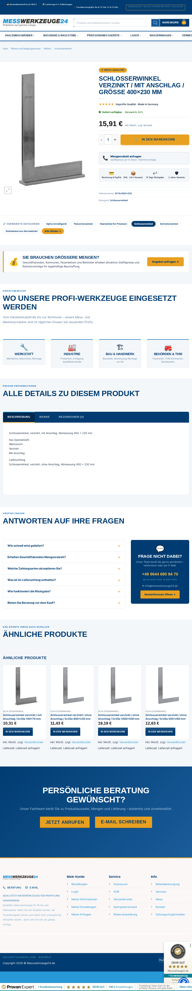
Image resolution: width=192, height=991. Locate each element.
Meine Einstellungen (83, 906)
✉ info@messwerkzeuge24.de (160, 585)
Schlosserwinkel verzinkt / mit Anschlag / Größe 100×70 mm (22, 716)
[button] (155, 7)
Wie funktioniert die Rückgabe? (29, 591)
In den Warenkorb (158, 139)
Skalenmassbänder (18, 35)
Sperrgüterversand (125, 906)
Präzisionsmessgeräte (103, 35)
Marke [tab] (44, 416)
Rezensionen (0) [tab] (71, 416)
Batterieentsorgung (168, 884)
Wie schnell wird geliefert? (26, 545)
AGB (116, 891)
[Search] (155, 23)
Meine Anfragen (81, 914)
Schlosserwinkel (63, 48)
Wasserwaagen (160, 35)
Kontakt (160, 906)
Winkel (47, 48)
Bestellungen (79, 884)
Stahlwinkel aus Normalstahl (22, 231)
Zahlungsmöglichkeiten (170, 914)
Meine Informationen (84, 899)
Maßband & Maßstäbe (59, 35)
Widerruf (44, 957)
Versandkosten (33, 742)
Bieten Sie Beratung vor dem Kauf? (31, 602)
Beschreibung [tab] (19, 416)
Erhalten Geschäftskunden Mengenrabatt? (37, 557)
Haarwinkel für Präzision (113, 223)
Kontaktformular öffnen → (160, 594)
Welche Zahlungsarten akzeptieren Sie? (35, 568)
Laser (134, 35)
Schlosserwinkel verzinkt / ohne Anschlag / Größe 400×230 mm (71, 716)
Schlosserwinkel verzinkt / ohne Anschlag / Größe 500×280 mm (166, 716)
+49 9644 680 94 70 (160, 574)
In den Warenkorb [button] (18, 731)
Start (5, 48)
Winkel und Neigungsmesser (26, 48)
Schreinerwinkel (169, 223)
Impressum (120, 884)
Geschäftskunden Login (19, 957)
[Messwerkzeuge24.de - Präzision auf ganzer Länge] (35, 23)
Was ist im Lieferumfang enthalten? (32, 580)
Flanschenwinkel (83, 223)
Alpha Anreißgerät (56, 223)
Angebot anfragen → (165, 261)
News (159, 899)
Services (161, 891)
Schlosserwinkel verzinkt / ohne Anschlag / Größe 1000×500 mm (119, 716)
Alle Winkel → (53, 231)
